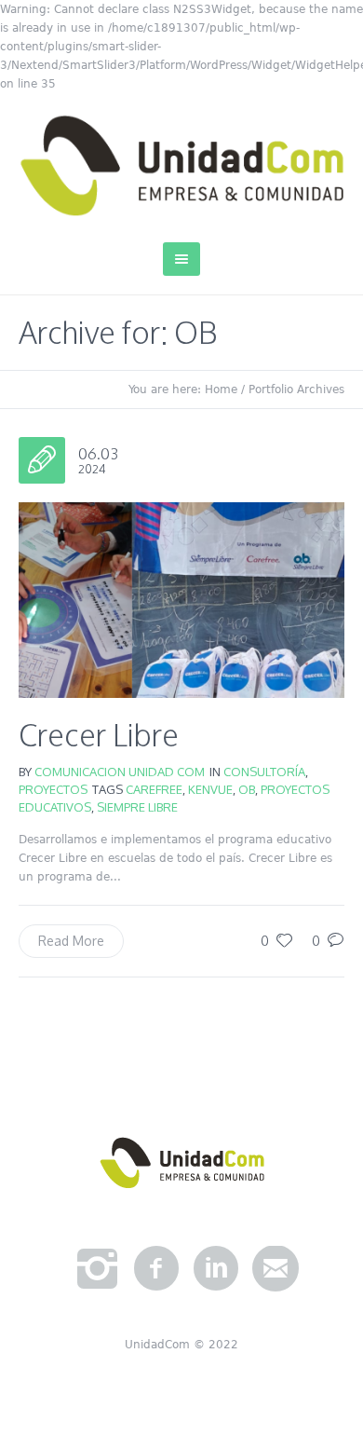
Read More (71, 941)
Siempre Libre (137, 807)
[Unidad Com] (181, 165)
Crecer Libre (99, 735)
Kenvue (210, 789)
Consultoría (264, 771)
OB (246, 789)
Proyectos (53, 789)
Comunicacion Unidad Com (119, 771)
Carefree (154, 789)
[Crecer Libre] (181, 600)
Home (221, 389)
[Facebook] (156, 1269)
